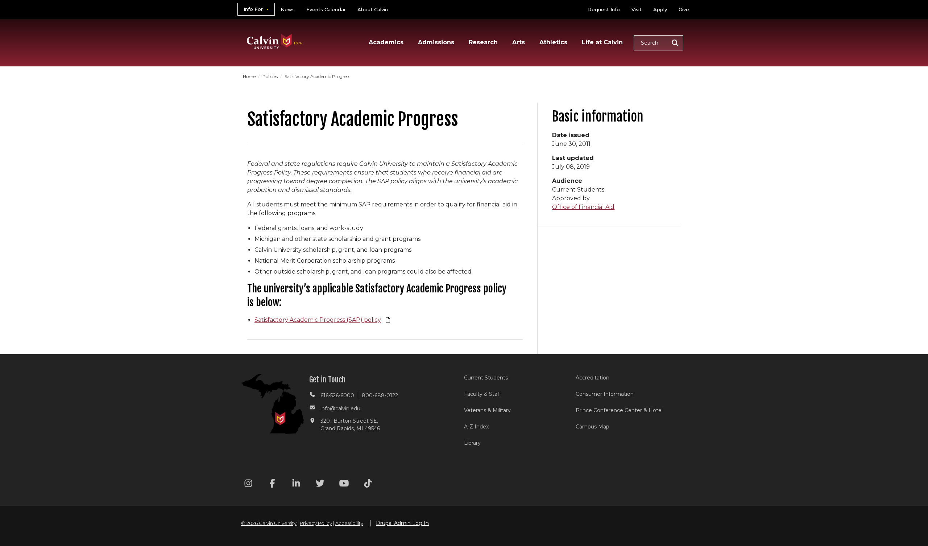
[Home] (274, 32)
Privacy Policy (316, 523)
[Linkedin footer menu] (296, 484)
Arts (518, 42)
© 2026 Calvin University (269, 523)
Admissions (436, 42)
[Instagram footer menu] (248, 484)
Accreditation (592, 377)
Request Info (604, 9)
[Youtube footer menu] (344, 484)
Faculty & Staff (482, 394)
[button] (658, 42)
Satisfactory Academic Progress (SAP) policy (317, 319)
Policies (270, 76)
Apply (660, 9)
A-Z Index (476, 426)
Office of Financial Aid (583, 207)
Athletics (553, 42)
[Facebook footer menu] (272, 484)
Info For (253, 9)
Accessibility (349, 523)
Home (250, 76)
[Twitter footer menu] (320, 484)
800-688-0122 (380, 395)
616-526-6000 (337, 395)
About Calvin (372, 9)
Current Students (486, 377)
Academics (386, 42)
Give (684, 9)
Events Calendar (326, 9)
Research (483, 42)
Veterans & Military (487, 410)
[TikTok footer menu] (367, 484)
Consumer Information (605, 394)
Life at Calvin (602, 42)
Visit (636, 9)
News (288, 9)
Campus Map (592, 426)
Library (472, 443)
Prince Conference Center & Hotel (619, 410)
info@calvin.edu (340, 408)
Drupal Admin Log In (402, 523)
